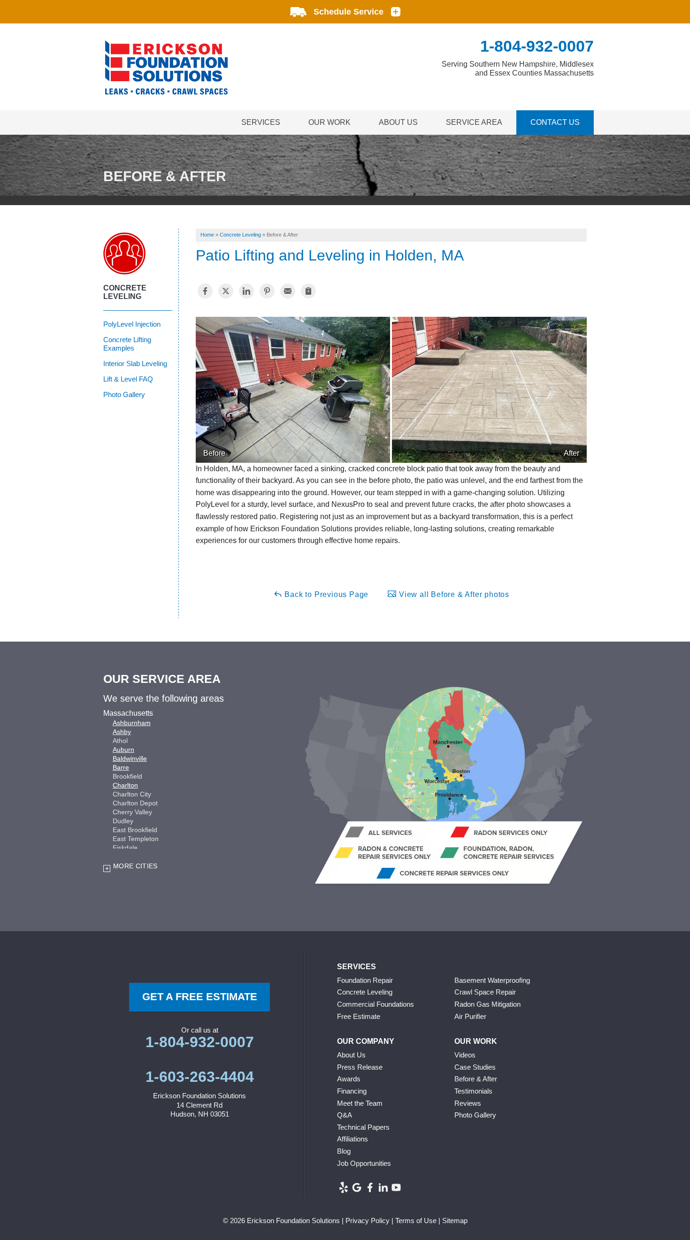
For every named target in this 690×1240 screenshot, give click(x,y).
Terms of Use (416, 1221)
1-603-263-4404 (200, 1076)
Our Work (329, 122)
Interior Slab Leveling (135, 363)
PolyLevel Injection (132, 324)
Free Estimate (358, 1016)
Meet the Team (360, 1103)
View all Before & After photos (453, 594)
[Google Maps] (356, 1187)
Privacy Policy (367, 1221)
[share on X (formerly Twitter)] (225, 291)
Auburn (123, 749)
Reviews (467, 1103)
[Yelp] (343, 1187)
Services (260, 122)
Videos (464, 1055)
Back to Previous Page (326, 594)
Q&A (344, 1115)
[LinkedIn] (383, 1187)
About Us (398, 122)
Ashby (122, 731)
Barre (121, 767)
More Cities (135, 866)
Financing (352, 1091)
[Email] (287, 291)
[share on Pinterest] (267, 291)
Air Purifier (470, 1016)
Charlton (125, 785)
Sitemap (455, 1221)
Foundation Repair (365, 980)
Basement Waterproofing (492, 980)
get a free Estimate (199, 997)
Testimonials (473, 1091)
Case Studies (475, 1067)
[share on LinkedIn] (246, 291)
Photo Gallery (124, 394)
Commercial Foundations (375, 1004)
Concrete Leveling (124, 292)
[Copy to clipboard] (308, 291)
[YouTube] (396, 1187)
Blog (344, 1151)
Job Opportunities (364, 1163)
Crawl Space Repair (485, 992)
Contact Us (555, 122)
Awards (348, 1079)
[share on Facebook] (205, 291)
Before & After (475, 1079)
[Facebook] (370, 1187)
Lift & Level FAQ (128, 379)
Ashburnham (132, 723)
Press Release (360, 1067)
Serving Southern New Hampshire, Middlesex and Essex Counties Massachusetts (518, 68)
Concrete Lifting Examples (127, 344)
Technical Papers (363, 1127)
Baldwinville (130, 758)
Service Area (474, 122)
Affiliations (352, 1139)
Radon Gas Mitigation (487, 1004)
